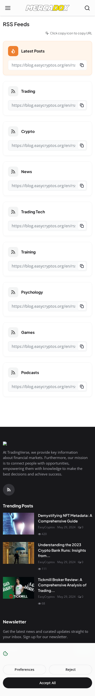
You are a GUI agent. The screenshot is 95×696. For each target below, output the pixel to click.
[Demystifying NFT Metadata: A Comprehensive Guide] (18, 524)
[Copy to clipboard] (82, 65)
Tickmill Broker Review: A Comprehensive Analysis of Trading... (62, 585)
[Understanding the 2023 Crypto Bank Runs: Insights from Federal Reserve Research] (18, 553)
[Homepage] (47, 8)
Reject (71, 669)
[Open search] (87, 8)
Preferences (24, 669)
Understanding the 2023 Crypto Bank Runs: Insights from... (62, 550)
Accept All (47, 683)
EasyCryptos (46, 527)
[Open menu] (8, 8)
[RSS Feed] (9, 490)
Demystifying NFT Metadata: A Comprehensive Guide (65, 518)
